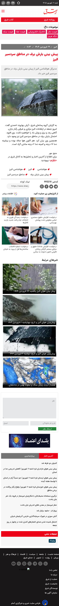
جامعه (41, 554)
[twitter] (51, 187)
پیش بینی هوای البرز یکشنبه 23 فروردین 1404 (34, 291)
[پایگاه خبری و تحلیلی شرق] (50, 12)
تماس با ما (53, 570)
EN (13, 3)
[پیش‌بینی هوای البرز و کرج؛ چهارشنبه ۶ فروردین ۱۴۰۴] (29, 310)
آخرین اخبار (48, 455)
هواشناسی (42, 169)
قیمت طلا (20, 31)
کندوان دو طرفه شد (49, 463)
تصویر (39, 557)
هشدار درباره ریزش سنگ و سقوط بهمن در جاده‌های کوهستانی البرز (32, 385)
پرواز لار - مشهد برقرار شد (46, 510)
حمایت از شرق (52, 579)
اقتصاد (22, 554)
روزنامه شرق (49, 19)
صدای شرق (28, 557)
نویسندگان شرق (51, 588)
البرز (55, 47)
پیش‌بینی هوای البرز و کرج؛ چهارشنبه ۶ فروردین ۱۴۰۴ (31, 322)
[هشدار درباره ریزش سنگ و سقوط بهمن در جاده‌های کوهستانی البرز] (29, 373)
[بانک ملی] (29, 447)
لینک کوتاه (25, 182)
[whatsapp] (42, 186)
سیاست (32, 554)
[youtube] (13, 564)
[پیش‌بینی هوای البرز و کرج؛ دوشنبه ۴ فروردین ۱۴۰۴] (29, 341)
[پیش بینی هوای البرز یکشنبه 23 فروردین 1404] (29, 279)
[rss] (45, 564)
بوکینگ (52, 540)
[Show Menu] (3, 10)
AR (8, 3)
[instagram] (40, 564)
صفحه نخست (53, 554)
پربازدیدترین (29, 455)
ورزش (56, 557)
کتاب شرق (9, 19)
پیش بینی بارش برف (39, 174)
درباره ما (54, 574)
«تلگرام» (53, 160)
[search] (3, 3)
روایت (47, 557)
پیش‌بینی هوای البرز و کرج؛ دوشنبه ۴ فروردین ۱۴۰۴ (32, 353)
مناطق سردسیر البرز (16, 174)
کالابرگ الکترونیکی (36, 31)
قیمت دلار (52, 31)
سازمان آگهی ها (51, 592)
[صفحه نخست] (18, 3)
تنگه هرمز (52, 36)
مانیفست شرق (51, 583)
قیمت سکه (8, 31)
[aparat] (24, 564)
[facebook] (46, 187)
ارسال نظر (47, 429)
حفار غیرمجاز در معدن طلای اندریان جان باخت (38, 505)
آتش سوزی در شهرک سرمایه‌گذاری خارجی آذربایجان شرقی (33, 516)
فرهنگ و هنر (11, 554)
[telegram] (56, 187)
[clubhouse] (19, 564)
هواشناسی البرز (16, 169)
